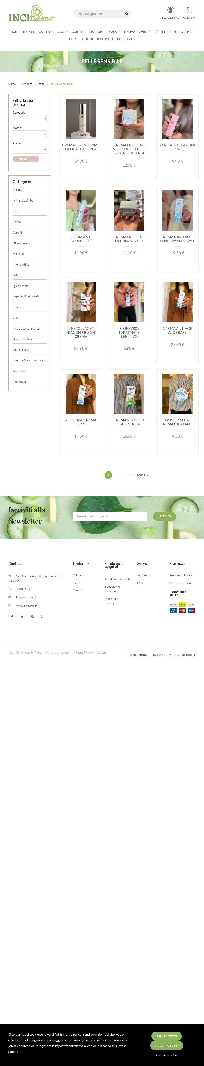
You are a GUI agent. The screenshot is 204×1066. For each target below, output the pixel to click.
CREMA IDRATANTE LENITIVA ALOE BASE (177, 239)
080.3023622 (24, 589)
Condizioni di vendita (118, 579)
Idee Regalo (126, 39)
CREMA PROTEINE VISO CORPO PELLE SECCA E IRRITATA (129, 149)
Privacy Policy (161, 654)
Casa (113, 31)
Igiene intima (21, 264)
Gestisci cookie (166, 1055)
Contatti (78, 590)
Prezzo (17, 143)
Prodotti (27, 83)
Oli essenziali (21, 243)
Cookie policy (138, 654)
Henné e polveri (23, 339)
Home (15, 31)
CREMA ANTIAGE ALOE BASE (177, 330)
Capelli (45, 31)
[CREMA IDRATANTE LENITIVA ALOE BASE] (177, 210)
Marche (29, 31)
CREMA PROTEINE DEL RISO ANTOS (129, 239)
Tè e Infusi (162, 31)
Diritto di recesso (180, 583)
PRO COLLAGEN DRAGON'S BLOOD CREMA (81, 332)
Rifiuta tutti (167, 1036)
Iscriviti (164, 516)
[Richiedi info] (92, 129)
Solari (16, 275)
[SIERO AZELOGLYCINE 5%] (177, 118)
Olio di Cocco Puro (97, 39)
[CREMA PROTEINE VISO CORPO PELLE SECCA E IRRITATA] (129, 118)
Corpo (77, 31)
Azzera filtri (26, 158)
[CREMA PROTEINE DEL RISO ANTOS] (129, 210)
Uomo (73, 39)
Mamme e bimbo (23, 200)
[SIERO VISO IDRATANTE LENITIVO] (129, 301)
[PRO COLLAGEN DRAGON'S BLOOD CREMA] (81, 301)
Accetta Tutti (166, 1045)
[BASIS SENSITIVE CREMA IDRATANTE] (177, 393)
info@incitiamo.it (26, 597)
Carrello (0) (189, 17)
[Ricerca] (126, 13)
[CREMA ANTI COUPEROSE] (81, 210)
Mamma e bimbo (136, 31)
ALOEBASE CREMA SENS (80, 422)
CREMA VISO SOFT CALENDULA (129, 422)
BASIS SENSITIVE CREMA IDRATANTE (177, 422)
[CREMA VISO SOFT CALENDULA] (129, 393)
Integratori (183, 31)
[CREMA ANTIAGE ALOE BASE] (177, 301)
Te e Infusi (19, 371)
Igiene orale (20, 286)
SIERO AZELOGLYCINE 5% (177, 147)
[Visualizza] (69, 129)
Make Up (95, 31)
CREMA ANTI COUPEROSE (81, 239)
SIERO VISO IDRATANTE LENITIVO (129, 332)
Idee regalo (20, 381)
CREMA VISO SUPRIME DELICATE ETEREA (81, 147)
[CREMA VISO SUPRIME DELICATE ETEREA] (81, 118)
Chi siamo (79, 575)
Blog (75, 583)
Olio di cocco (21, 349)
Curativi (18, 189)
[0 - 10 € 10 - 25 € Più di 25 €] (30, 150)
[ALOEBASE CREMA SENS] (81, 393)
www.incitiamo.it (26, 605)
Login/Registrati (170, 17)
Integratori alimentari (27, 328)
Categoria (19, 112)
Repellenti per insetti (26, 296)
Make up (18, 253)
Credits (101, 652)
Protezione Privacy (181, 575)
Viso (61, 31)
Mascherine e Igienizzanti (29, 360)
